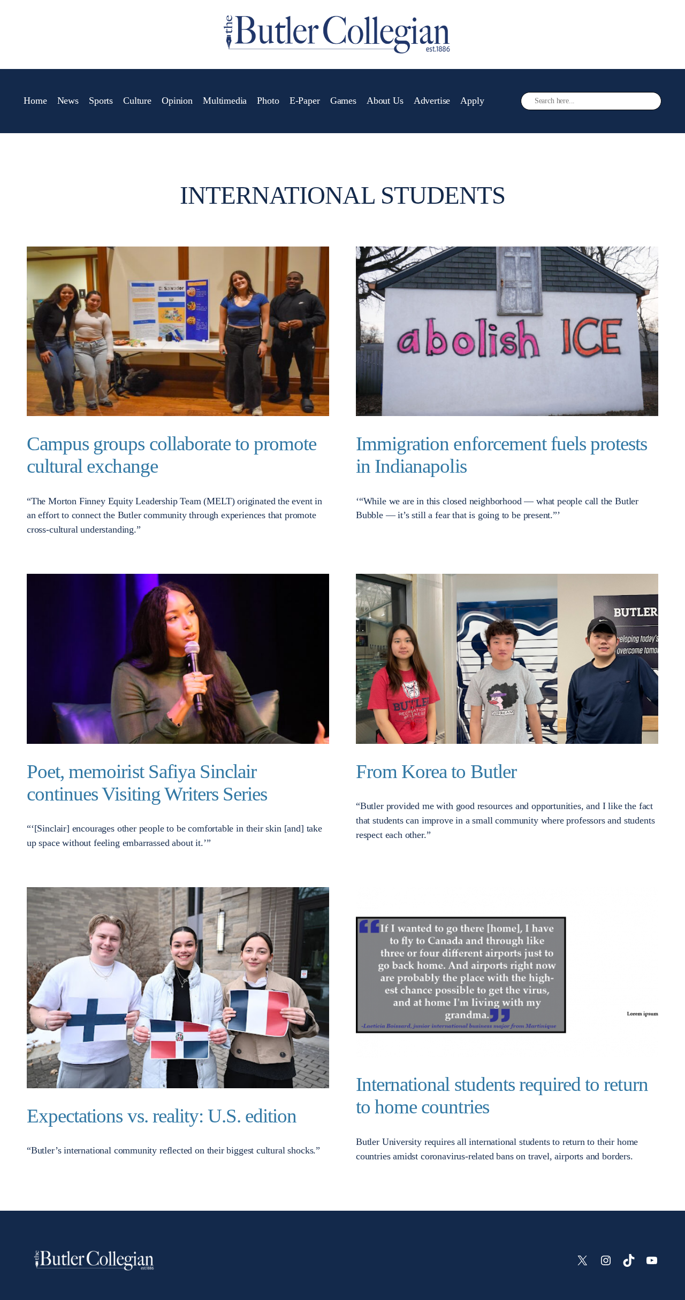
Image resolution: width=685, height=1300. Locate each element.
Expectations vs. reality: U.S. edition (162, 1116)
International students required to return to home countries (502, 1095)
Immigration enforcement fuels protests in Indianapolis (502, 455)
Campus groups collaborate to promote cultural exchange (171, 455)
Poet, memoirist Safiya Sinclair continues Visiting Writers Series (147, 782)
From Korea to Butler (436, 771)
